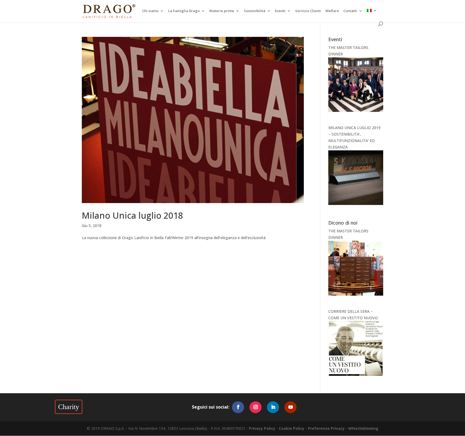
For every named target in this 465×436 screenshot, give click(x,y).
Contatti (350, 11)
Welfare (332, 11)
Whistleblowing (363, 428)
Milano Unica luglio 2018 (132, 215)
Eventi (280, 11)
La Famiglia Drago (184, 11)
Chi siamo (150, 11)
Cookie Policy (291, 428)
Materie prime (221, 11)
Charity (68, 407)
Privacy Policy (262, 428)
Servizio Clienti (308, 11)
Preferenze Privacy (326, 428)
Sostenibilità (254, 11)
